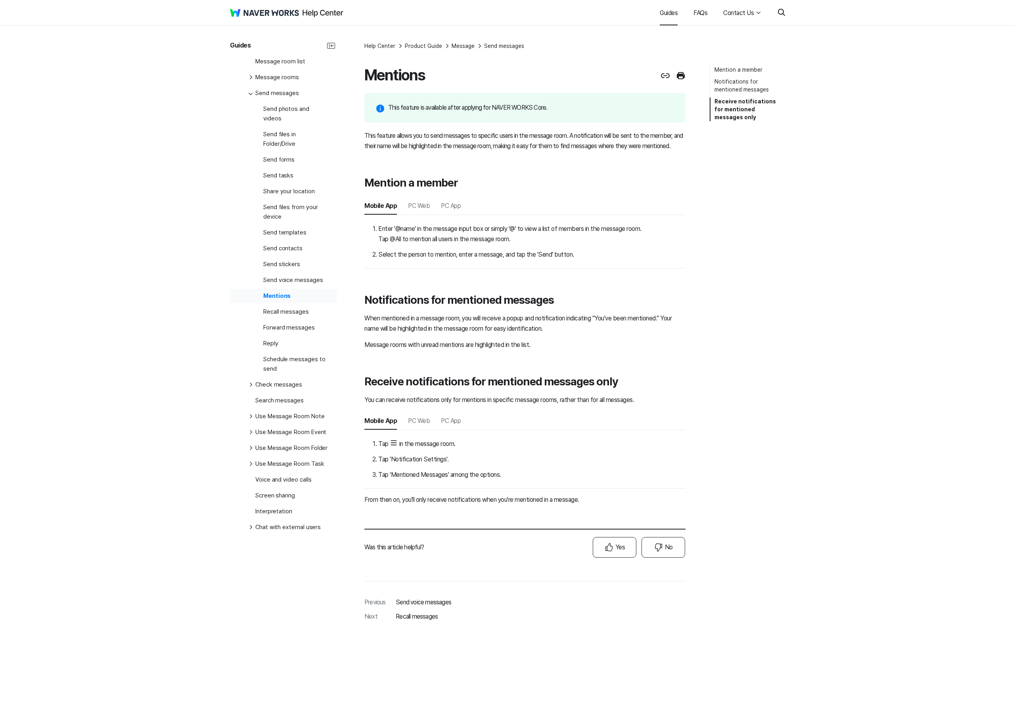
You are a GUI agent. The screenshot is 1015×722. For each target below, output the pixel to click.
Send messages (504, 46)
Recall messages (417, 616)
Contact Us (738, 13)
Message (463, 46)
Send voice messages (423, 602)
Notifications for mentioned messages (741, 85)
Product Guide (423, 46)
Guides (669, 13)
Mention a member (738, 70)
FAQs (700, 13)
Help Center (379, 46)
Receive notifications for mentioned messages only (745, 109)
